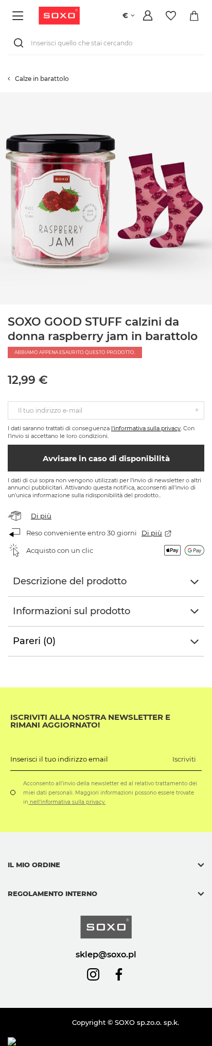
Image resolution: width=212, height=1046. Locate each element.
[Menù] (19, 15)
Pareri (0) (34, 641)
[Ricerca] (20, 43)
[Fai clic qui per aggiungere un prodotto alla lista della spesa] (207, 97)
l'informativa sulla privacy (146, 428)
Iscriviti (184, 759)
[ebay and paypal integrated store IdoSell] (81, 1041)
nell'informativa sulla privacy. (66, 802)
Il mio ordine (34, 865)
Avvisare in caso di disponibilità (106, 458)
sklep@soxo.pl (106, 954)
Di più (41, 516)
